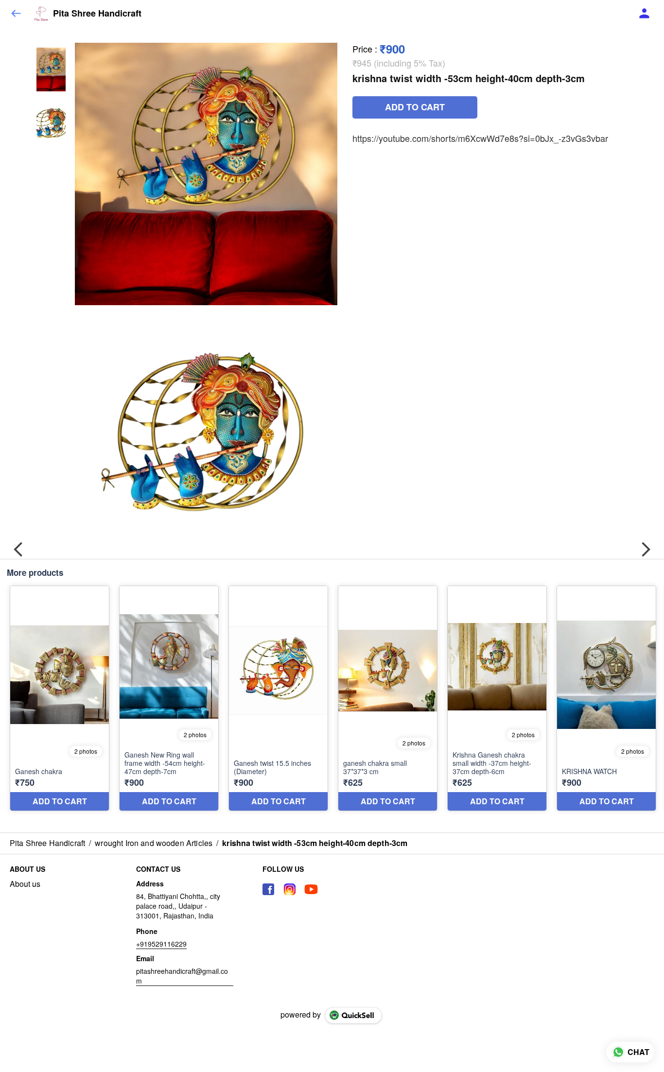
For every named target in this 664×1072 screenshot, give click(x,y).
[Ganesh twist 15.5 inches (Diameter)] (278, 698)
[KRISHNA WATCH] (606, 698)
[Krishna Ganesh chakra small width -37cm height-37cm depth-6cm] (497, 698)
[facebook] (268, 889)
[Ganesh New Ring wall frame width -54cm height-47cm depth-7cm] (169, 698)
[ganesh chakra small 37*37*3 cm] (387, 698)
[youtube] (311, 889)
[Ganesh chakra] (59, 698)
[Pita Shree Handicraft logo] (41, 13)
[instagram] (289, 889)
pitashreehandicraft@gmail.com (182, 976)
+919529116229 (161, 944)
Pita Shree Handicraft (97, 13)
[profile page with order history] (644, 13)
